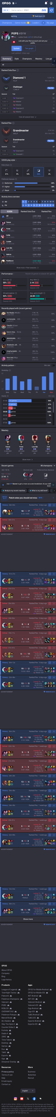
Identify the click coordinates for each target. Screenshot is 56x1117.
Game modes (22, 23)
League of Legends (9, 989)
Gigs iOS (31, 1011)
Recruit (31, 1078)
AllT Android (33, 996)
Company (6, 973)
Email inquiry (7, 1081)
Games (4, 1046)
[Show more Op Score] (53, 485)
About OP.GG (7, 970)
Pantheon (9, 261)
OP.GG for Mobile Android (38, 989)
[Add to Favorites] (29, 33)
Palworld (5, 996)
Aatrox (8, 254)
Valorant (5, 1002)
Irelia (8, 235)
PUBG (4, 1005)
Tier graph (29, 48)
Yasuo (8, 222)
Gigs (3, 1059)
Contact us (6, 1084)
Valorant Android (35, 1002)
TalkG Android (33, 1015)
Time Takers (7, 1040)
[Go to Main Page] (6, 3)
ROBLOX (5, 1008)
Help (3, 1078)
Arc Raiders (6, 1021)
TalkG (4, 1052)
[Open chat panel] (54, 61)
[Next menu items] (43, 23)
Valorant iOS (33, 1005)
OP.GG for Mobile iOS (36, 993)
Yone (8, 229)
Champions (7, 23)
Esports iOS (33, 1024)
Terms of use (7, 1075)
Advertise (32, 1075)
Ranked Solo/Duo (28, 211)
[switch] (49, 365)
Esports (5, 1055)
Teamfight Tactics (9, 993)
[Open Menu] (51, 3)
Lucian (8, 242)
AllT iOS (31, 999)
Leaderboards (38, 23)
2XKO (4, 1037)
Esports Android (34, 1021)
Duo (3, 1049)
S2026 (9, 211)
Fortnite (5, 1030)
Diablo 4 (5, 1033)
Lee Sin (9, 248)
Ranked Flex (46, 211)
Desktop (5, 1043)
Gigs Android (33, 1008)
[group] (28, 411)
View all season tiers (26, 117)
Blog (3, 976)
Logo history (7, 980)
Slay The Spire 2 (8, 1024)
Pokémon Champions (10, 999)
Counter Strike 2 (8, 1027)
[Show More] (14, 3)
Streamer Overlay (9, 1062)
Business (31, 1072)
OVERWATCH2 (8, 1011)
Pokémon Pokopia (9, 1015)
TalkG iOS (32, 1018)
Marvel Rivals (7, 1018)
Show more (28, 919)
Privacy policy (8, 1072)
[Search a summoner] (44, 10)
